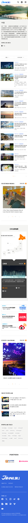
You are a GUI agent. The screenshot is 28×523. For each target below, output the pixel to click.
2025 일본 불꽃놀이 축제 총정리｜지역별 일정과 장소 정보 (18, 398)
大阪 (26, 67)
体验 (24, 128)
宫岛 (26, 139)
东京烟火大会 (17, 70)
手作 (16, 129)
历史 (25, 149)
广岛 (4, 45)
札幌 (5, 291)
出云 (21, 107)
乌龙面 (21, 128)
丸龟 (21, 158)
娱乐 (16, 67)
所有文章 (22, 183)
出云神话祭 (23, 70)
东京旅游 (4, 435)
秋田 (16, 68)
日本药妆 (4, 433)
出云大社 (24, 107)
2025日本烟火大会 (23, 68)
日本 (3, 430)
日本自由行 (19, 430)
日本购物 (4, 428)
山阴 (18, 95)
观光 (21, 67)
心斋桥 (10, 438)
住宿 (16, 160)
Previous (8, 216)
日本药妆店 (4, 438)
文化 (18, 67)
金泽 (16, 438)
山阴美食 (16, 97)
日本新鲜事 (10, 433)
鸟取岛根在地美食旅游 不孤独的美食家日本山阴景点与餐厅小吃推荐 (21, 77)
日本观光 (18, 433)
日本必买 (21, 428)
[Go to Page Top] (25, 520)
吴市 (23, 139)
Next (19, 216)
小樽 (18, 287)
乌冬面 (23, 158)
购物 (3, 441)
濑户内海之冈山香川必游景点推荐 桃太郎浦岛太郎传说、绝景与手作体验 (21, 125)
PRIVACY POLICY (19, 487)
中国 (18, 107)
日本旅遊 (15, 435)
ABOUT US (3, 483)
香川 (18, 128)
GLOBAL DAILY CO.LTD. (7, 487)
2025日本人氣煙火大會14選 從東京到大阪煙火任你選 (18, 406)
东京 (23, 67)
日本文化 (13, 430)
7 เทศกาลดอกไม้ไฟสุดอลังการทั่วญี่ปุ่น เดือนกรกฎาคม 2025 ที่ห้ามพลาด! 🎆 (18, 414)
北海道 (5, 287)
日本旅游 (10, 428)
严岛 (21, 139)
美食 (16, 80)
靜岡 (18, 68)
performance (19, 117)
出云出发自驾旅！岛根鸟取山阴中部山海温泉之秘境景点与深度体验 (21, 104)
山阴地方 (21, 95)
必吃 (24, 169)
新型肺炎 (16, 170)
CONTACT (10, 483)
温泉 (20, 435)
